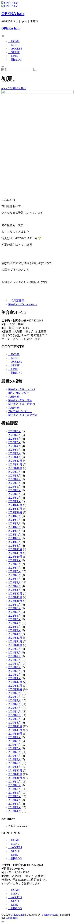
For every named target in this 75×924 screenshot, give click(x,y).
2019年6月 (14, 748)
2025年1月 (14, 501)
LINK (13, 55)
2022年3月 (14, 626)
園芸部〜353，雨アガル (23, 414)
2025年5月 (14, 486)
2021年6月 (14, 659)
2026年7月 (14, 434)
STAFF (14, 52)
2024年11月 (15, 508)
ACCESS (15, 48)
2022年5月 (14, 619)
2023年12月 (15, 549)
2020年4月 (14, 711)
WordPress (11, 917)
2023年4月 (14, 578)
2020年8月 (14, 696)
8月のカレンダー (18, 392)
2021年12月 (15, 637)
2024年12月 (15, 505)
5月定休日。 (17, 300)
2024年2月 (14, 541)
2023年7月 (14, 567)
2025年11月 (15, 464)
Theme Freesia (50, 914)
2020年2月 (14, 718)
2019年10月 (15, 733)
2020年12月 (15, 681)
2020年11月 (15, 685)
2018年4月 (14, 799)
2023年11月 (15, 552)
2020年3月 (14, 715)
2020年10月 (15, 689)
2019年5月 (14, 752)
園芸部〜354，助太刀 (21, 403)
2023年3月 (14, 582)
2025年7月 (14, 479)
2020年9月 (14, 693)
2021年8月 (14, 652)
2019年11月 (15, 729)
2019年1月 (14, 766)
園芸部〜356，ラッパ (21, 389)
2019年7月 (14, 744)
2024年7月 (14, 523)
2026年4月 (14, 446)
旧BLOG (15, 59)
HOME (14, 41)
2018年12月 (15, 770)
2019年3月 (14, 759)
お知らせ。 (15, 396)
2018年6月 (14, 792)
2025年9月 (14, 471)
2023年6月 (14, 571)
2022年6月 (14, 615)
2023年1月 (14, 589)
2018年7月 (14, 788)
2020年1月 (14, 722)
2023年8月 (14, 564)
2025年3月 (14, 493)
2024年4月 (14, 534)
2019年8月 (14, 740)
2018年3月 (14, 803)
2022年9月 (14, 604)
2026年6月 (14, 438)
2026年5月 (14, 442)
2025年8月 (14, 475)
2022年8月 (14, 608)
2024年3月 (14, 538)
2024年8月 (14, 519)
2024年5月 (14, 530)
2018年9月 (14, 781)
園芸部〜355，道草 (20, 400)
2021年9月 (14, 648)
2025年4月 (14, 490)
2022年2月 (14, 630)
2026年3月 (14, 449)
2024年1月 (14, 545)
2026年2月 (14, 453)
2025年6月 (14, 482)
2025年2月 (14, 497)
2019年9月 (14, 737)
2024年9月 (14, 516)
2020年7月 (14, 700)
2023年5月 (14, 575)
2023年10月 (15, 556)
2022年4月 (14, 623)
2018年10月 (15, 777)
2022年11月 (15, 597)
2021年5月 (14, 663)
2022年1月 (14, 634)
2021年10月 (15, 645)
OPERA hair (12, 13)
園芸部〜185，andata (22, 304)
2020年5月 (14, 707)
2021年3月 (14, 670)
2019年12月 (15, 726)
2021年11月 (15, 641)
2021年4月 (14, 667)
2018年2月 (14, 807)
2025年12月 (15, 460)
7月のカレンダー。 (20, 411)
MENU (14, 44)
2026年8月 (14, 431)
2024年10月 (15, 512)
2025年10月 (15, 468)
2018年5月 (14, 796)
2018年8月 (14, 785)
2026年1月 (14, 457)
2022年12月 (15, 593)
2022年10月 (15, 600)
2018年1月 (14, 811)
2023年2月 (14, 586)
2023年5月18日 (17, 88)
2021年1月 (14, 678)
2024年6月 (14, 527)
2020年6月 (14, 704)
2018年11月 (15, 774)
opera (4, 88)
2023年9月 (14, 560)
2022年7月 (14, 611)
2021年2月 (14, 674)
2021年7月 (14, 656)
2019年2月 (14, 763)
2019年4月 (14, 755)
